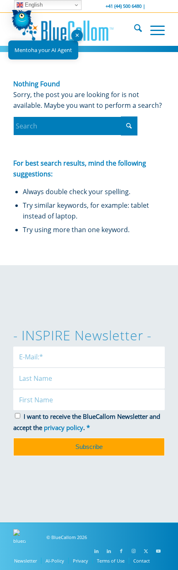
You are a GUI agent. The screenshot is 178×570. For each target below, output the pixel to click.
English (33, 5)
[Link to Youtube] (158, 551)
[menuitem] (134, 29)
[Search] (134, 29)
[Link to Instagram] (133, 551)
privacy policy (63, 427)
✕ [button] (77, 35)
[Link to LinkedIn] (96, 551)
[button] (21, 21)
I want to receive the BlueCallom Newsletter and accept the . (86, 421)
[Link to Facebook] (121, 551)
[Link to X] (146, 551)
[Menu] (153, 29)
